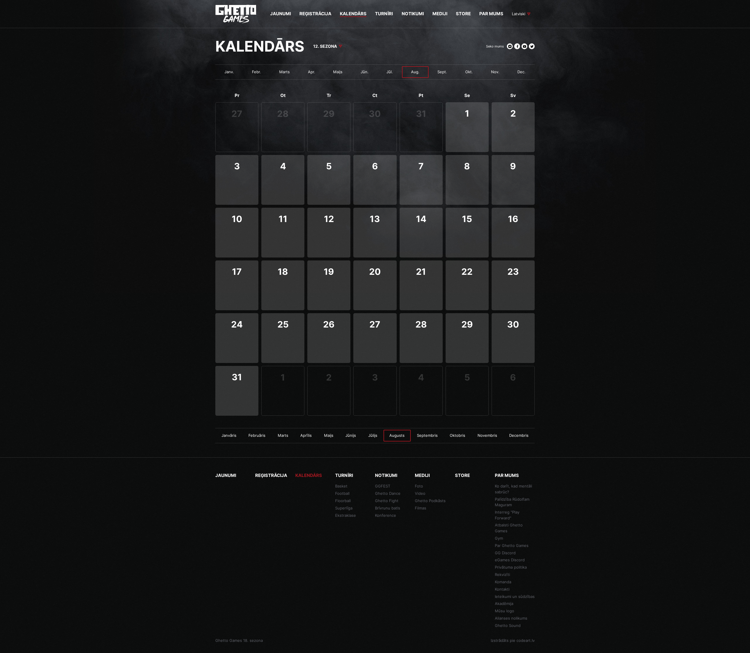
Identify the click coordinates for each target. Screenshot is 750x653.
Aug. (415, 71)
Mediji (422, 475)
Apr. (311, 71)
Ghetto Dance (387, 493)
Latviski (518, 13)
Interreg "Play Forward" (507, 515)
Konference (385, 515)
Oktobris (457, 435)
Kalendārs (308, 475)
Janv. (229, 71)
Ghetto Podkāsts (430, 500)
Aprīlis (306, 435)
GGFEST (382, 486)
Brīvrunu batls (387, 508)
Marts (284, 71)
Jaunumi (225, 475)
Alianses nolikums (511, 618)
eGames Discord (510, 559)
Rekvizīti (502, 574)
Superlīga (343, 508)
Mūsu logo (504, 610)
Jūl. (389, 71)
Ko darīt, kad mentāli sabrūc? (513, 489)
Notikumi (386, 475)
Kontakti (502, 589)
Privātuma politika (511, 567)
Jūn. (365, 71)
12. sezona (325, 46)
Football (342, 493)
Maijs (337, 71)
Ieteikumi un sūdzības (515, 596)
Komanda (503, 581)
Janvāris (228, 435)
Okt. (469, 71)
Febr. (256, 71)
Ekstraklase (345, 515)
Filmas (420, 508)
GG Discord (505, 552)
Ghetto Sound (508, 625)
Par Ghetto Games (512, 545)
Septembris (427, 435)
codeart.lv (526, 640)
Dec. (521, 71)
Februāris (256, 435)
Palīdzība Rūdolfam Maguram (512, 502)
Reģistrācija (271, 475)
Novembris (487, 435)
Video (420, 493)
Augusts (397, 435)
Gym (499, 538)
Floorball (343, 500)
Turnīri (344, 475)
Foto (419, 486)
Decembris (519, 435)
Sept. (442, 71)
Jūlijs (372, 435)
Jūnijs (350, 435)
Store (462, 475)
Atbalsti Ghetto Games (509, 528)
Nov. (495, 71)
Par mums (507, 475)
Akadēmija (504, 603)
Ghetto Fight (386, 500)
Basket (341, 486)
